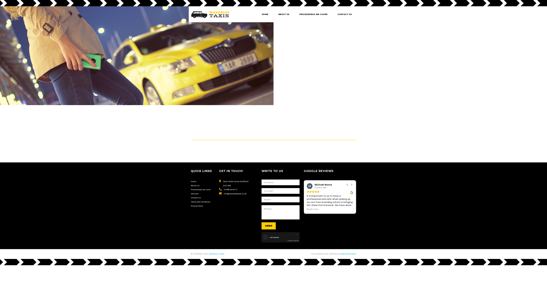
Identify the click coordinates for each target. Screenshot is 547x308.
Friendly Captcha (293, 240)
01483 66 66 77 (230, 190)
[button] (351, 185)
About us (283, 14)
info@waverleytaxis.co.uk (235, 194)
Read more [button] (334, 209)
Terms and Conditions (200, 202)
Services (194, 194)
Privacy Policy (197, 206)
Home (265, 14)
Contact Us (345, 14)
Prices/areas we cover (313, 14)
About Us (195, 186)
